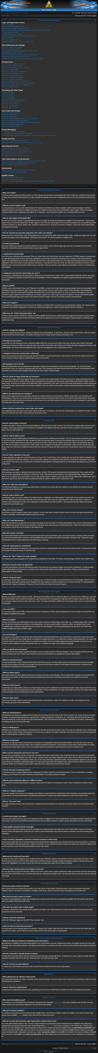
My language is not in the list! (12, 53)
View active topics (23, 13)
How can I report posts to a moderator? (16, 81)
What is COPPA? (8, 38)
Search (48, 10)
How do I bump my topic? (11, 87)
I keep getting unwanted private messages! (17, 133)
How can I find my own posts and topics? (16, 156)
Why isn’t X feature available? (12, 179)
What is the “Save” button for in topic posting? (18, 83)
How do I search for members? (13, 154)
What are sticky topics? (10, 104)
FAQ (43, 10)
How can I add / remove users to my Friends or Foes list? (22, 143)
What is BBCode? (8, 92)
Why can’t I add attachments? (12, 77)
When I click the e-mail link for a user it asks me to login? (22, 58)
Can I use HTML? (8, 94)
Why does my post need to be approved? (16, 85)
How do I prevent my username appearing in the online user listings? (26, 30)
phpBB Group (57, 1002)
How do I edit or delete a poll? (12, 73)
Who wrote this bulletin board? (12, 177)
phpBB (44, 1050)
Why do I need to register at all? (13, 26)
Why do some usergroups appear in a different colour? (21, 122)
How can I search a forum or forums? (15, 148)
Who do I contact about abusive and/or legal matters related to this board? (28, 181)
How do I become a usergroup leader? (15, 120)
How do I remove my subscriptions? (14, 165)
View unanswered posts (8, 13)
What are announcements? (11, 102)
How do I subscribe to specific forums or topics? (19, 163)
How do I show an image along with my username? (20, 55)
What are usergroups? (10, 117)
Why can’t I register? (9, 40)
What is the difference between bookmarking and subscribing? (24, 161)
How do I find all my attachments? (14, 172)
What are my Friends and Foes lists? (15, 141)
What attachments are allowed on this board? (18, 170)
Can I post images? (9, 98)
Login (54, 10)
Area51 (19, 1015)
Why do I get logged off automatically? (15, 28)
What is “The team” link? (10, 126)
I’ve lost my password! (10, 32)
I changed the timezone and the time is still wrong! (20, 51)
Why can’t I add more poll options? (14, 71)
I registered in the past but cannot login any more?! (20, 36)
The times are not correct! (11, 49)
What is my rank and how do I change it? (16, 57)
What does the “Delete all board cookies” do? (18, 42)
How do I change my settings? (12, 47)
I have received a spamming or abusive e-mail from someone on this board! (29, 135)
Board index (5, 15)
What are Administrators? (11, 113)
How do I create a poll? (10, 70)
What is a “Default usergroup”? (13, 124)
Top (3, 202)
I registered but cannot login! (12, 34)
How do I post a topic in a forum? (13, 64)
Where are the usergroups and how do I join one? (19, 118)
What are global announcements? (14, 100)
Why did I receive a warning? (12, 79)
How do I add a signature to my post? (15, 68)
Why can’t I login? (8, 24)
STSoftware (51, 1051)
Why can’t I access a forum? (12, 75)
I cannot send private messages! (13, 131)
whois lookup (49, 1025)
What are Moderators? (10, 115)
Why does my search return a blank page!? (17, 152)
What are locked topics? (10, 105)
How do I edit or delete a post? (13, 66)
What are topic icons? (9, 107)
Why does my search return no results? (16, 150)
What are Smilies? (8, 96)
